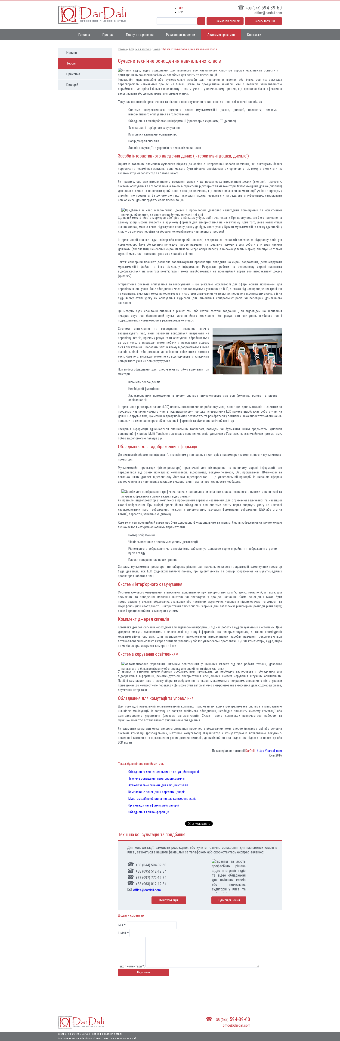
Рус (181, 12)
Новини (71, 53)
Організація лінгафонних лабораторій (153, 805)
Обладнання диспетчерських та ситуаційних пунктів (164, 772)
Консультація (168, 900)
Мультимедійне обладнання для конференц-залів (162, 798)
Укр (181, 8)
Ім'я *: (122, 925)
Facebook (279, 1022)
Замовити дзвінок (228, 21)
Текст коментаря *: (131, 966)
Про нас (108, 35)
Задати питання (265, 21)
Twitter (271, 1022)
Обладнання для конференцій (148, 812)
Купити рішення (229, 900)
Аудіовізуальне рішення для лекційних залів (158, 785)
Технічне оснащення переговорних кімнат (157, 778)
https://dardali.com (269, 751)
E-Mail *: (123, 933)
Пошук (201, 21)
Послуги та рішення (140, 35)
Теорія (71, 63)
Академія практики (221, 35)
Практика (73, 74)
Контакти (254, 35)
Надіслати (143, 972)
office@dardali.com (147, 890)
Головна (84, 35)
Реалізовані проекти (180, 35)
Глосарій (72, 85)
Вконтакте (263, 1022)
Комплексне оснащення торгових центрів (156, 792)
